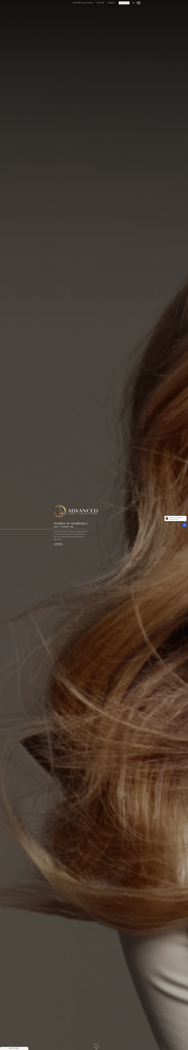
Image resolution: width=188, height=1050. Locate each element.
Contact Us (111, 2)
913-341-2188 (100, 2)
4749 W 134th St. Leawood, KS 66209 (83, 2)
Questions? (14, 1048)
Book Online (124, 3)
